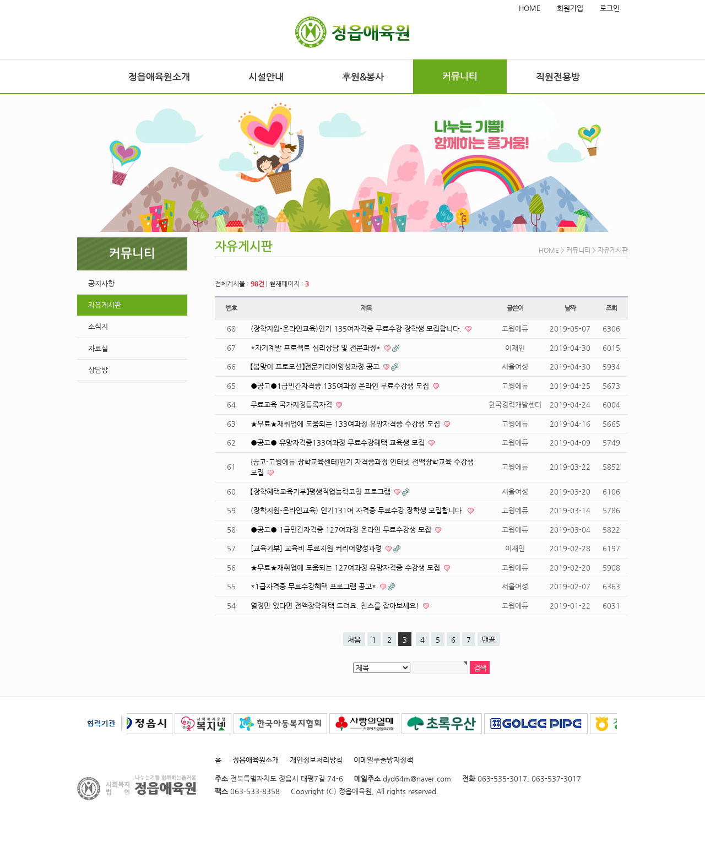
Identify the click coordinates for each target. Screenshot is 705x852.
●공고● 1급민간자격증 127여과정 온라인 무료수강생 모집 (342, 529)
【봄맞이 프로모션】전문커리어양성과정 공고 (316, 366)
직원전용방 (558, 76)
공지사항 (101, 283)
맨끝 (488, 640)
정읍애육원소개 (159, 76)
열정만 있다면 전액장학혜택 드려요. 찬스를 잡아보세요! (336, 605)
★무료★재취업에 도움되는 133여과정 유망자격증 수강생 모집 (346, 424)
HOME (529, 8)
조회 (611, 308)
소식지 (98, 326)
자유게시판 (104, 305)
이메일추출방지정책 (383, 760)
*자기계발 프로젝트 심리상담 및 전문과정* (317, 348)
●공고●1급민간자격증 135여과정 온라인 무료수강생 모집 (341, 386)
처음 (354, 640)
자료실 (98, 348)
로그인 (610, 8)
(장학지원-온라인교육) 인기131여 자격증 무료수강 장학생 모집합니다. (358, 510)
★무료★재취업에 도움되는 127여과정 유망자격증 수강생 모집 (346, 567)
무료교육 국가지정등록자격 (292, 404)
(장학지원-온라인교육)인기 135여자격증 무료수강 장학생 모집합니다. (357, 328)
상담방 (98, 370)
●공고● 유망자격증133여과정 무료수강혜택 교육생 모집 (339, 442)
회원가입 (570, 8)
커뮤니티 (460, 76)
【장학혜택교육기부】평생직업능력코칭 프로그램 (322, 491)
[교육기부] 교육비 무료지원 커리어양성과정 (317, 548)
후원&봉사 (363, 76)
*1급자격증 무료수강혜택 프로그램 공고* (314, 586)
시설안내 (266, 76)
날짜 (570, 308)
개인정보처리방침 (316, 760)
